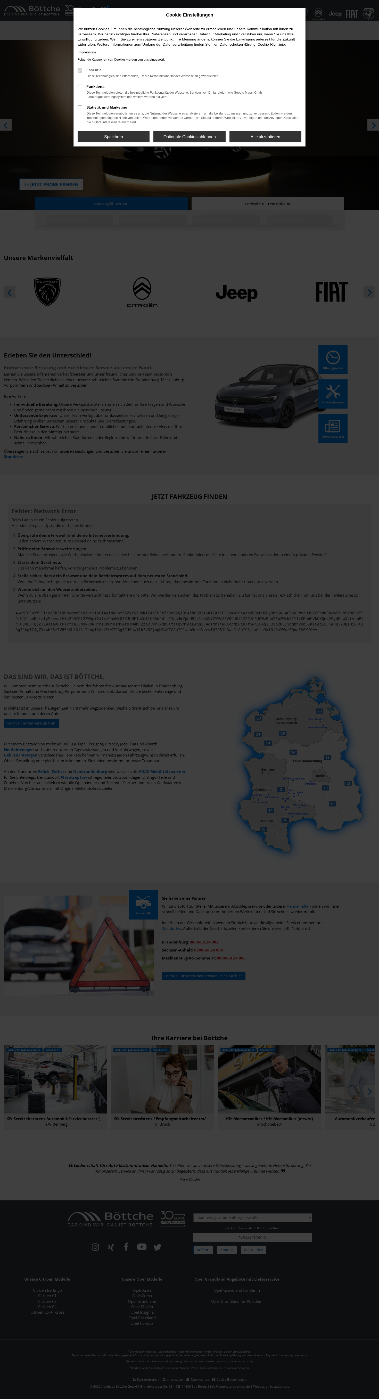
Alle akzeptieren (265, 137)
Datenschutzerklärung (238, 44)
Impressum (87, 52)
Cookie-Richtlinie (271, 44)
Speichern (113, 137)
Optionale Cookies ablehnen (189, 137)
